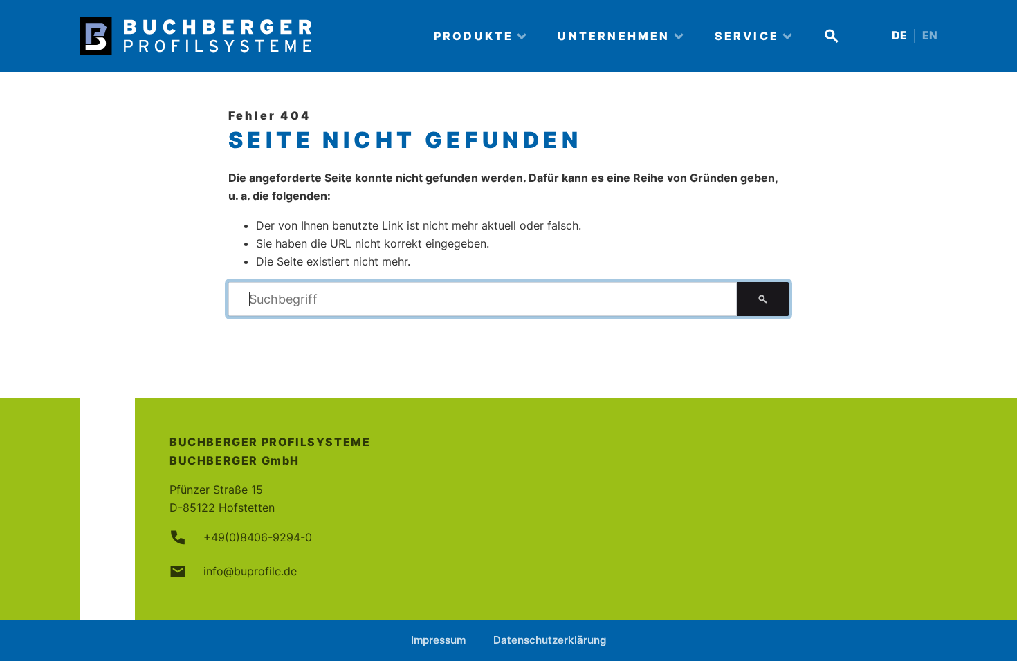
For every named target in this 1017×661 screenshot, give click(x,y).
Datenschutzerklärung (549, 639)
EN (929, 35)
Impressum (438, 639)
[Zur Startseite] (245, 36)
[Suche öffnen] (831, 36)
